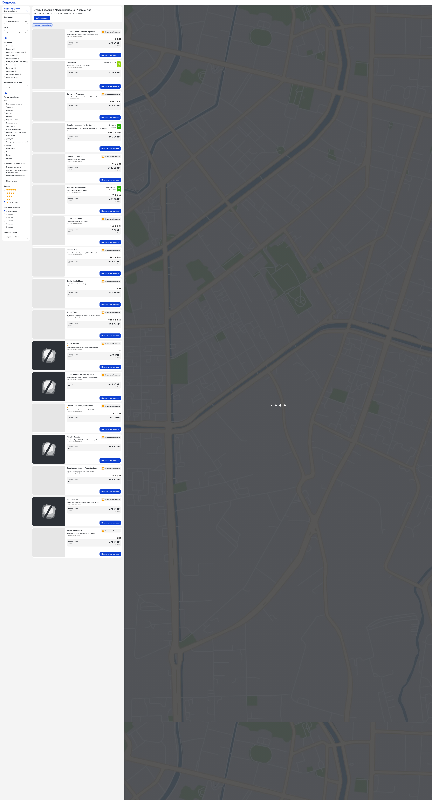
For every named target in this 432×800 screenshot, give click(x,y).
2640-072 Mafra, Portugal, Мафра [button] (77, 284)
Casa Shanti (71, 63)
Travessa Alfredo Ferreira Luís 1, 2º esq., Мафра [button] (81, 533)
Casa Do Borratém (74, 156)
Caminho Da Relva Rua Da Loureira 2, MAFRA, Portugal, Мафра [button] (83, 410)
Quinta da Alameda (74, 218)
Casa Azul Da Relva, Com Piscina (80, 406)
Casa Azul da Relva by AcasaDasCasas (82, 468)
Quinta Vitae (72, 312)
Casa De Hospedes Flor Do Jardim (81, 125)
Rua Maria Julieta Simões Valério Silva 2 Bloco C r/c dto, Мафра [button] (83, 502)
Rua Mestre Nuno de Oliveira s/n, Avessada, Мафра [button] (82, 34)
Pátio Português (73, 437)
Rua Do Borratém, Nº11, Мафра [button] (76, 159)
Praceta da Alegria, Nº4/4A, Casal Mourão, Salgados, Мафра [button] (83, 440)
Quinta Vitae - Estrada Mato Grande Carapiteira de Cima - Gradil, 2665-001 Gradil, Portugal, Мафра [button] (83, 315)
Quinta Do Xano (73, 343)
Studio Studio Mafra (75, 281)
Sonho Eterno (72, 499)
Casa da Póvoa (72, 250)
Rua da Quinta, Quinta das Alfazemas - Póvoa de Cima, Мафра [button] (83, 97)
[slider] (6, 38)
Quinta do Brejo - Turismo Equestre (81, 31)
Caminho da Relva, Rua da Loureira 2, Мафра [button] (80, 471)
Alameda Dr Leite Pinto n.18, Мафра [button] (77, 221)
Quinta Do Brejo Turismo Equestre (80, 374)
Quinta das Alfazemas (75, 94)
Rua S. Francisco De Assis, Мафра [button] (77, 190)
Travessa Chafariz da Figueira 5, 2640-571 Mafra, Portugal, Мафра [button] (83, 253)
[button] (16, 9)
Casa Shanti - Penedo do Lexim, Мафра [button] (78, 66)
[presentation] (16, 22)
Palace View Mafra (74, 530)
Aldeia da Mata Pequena (76, 187)
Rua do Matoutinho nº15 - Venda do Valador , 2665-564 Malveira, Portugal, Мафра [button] (87, 128)
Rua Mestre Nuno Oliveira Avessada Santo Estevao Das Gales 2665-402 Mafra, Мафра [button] (83, 377)
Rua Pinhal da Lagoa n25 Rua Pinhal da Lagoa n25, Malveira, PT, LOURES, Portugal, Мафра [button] (83, 347)
